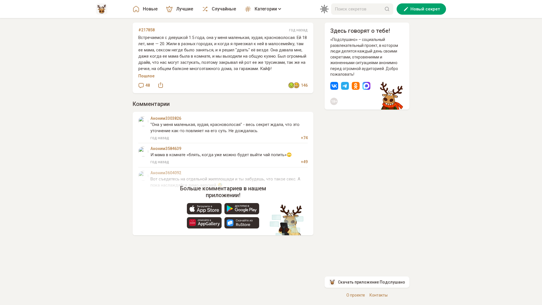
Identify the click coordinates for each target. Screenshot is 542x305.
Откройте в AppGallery (204, 222)
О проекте (355, 295)
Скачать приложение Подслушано (371, 282)
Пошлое (146, 76)
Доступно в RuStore (241, 222)
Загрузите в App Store (204, 208)
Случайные (224, 9)
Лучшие (184, 9)
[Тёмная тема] (324, 9)
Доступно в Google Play (241, 208)
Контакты (379, 295)
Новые (150, 9)
